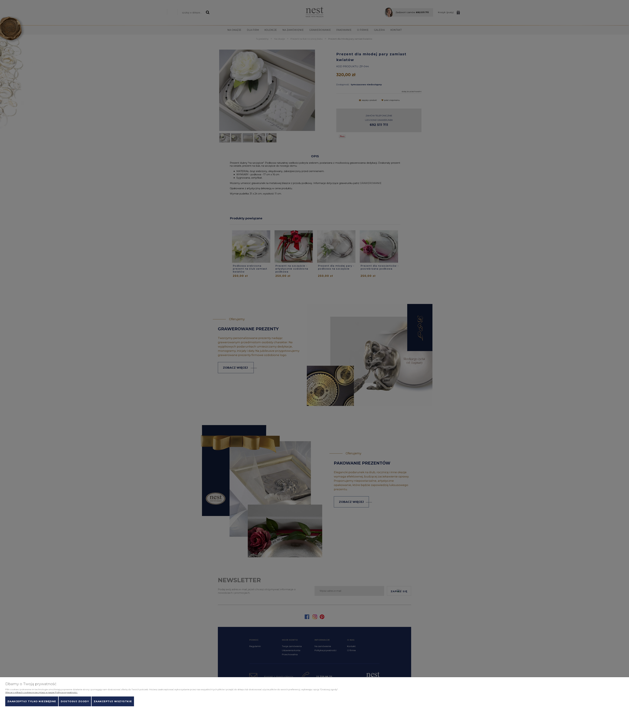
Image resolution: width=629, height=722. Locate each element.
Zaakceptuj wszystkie (113, 701)
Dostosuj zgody (75, 701)
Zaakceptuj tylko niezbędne (31, 701)
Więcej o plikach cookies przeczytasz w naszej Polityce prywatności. (41, 692)
